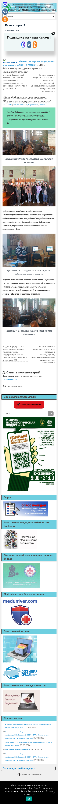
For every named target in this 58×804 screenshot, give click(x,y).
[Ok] (54, 792)
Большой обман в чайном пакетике (17, 749)
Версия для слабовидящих (31, 404)
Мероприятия (33, 105)
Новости (42, 105)
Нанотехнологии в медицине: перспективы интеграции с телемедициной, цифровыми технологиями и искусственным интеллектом (43, 83)
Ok (29, 799)
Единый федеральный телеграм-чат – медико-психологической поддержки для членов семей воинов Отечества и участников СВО (15, 82)
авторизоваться (10, 379)
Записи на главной (20, 105)
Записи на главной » (27, 64)
